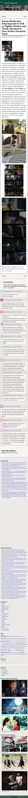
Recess (3, 627)
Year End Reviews (5, 630)
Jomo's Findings (5, 671)
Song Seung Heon (13, 652)
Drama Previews (5, 609)
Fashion (3, 610)
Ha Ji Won (19, 636)
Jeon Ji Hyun (17, 638)
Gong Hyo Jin (9, 636)
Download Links (5, 608)
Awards (3, 603)
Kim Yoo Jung (19, 642)
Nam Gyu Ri (16, 269)
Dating (3, 636)
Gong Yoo (14, 636)
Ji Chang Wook (23, 638)
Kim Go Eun (13, 640)
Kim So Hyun (23, 640)
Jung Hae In (5, 640)
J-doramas (4, 614)
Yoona (12, 654)
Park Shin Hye (5, 650)
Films (3, 612)
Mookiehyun (4, 672)
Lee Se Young (9, 269)
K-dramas (9, 267)
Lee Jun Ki (14, 644)
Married (13, 646)
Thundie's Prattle (5, 673)
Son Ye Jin (19, 652)
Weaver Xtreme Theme (23, 796)
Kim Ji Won (18, 640)
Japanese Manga (5, 616)
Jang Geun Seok (11, 638)
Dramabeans (4, 669)
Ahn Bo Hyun (20, 267)
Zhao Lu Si (3, 655)
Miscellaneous (4, 619)
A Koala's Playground (10, 3)
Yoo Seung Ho (24, 654)
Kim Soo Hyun (5, 642)
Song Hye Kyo (19, 650)
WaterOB (3, 675)
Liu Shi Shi (8, 646)
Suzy (22, 652)
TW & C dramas (5, 628)
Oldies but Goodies (6, 624)
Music (3, 620)
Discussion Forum (5, 606)
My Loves (4, 623)
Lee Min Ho (21, 644)
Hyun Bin (3, 638)
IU (6, 638)
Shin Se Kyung (13, 650)
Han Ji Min (23, 636)
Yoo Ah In (9, 654)
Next (25, 16)
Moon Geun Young (19, 646)
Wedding (3, 654)
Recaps (3, 626)
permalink (9, 271)
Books (3, 605)
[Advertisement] (11, 523)
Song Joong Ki (5, 652)
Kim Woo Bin (13, 642)
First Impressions (5, 613)
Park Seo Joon (21, 648)
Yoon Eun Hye (17, 654)
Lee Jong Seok (7, 644)
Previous (3, 16)
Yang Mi (6, 654)
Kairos (3, 269)
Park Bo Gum (6, 648)
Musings (3, 621)
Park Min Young (13, 648)
